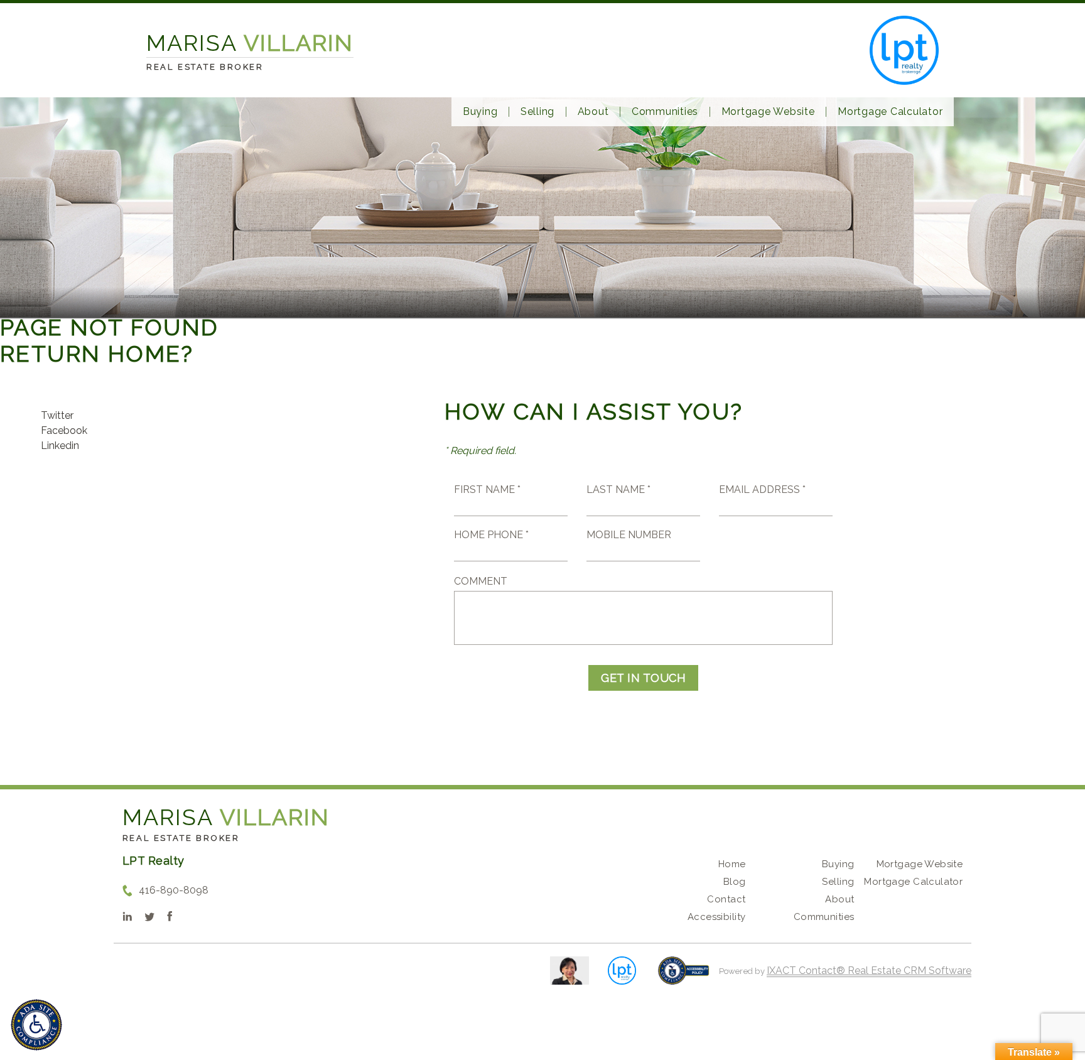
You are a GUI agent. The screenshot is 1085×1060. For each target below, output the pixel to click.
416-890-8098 (173, 890)
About (593, 112)
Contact (726, 899)
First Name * (487, 489)
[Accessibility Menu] (36, 1025)
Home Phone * (491, 535)
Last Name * (618, 489)
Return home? (97, 353)
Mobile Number (628, 535)
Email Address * (762, 489)
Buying (480, 112)
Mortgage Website (768, 112)
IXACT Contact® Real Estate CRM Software (869, 970)
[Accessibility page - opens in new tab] (683, 977)
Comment (480, 581)
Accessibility (716, 916)
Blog (734, 881)
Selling (537, 112)
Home (732, 864)
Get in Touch (643, 677)
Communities (665, 112)
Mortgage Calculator (890, 112)
